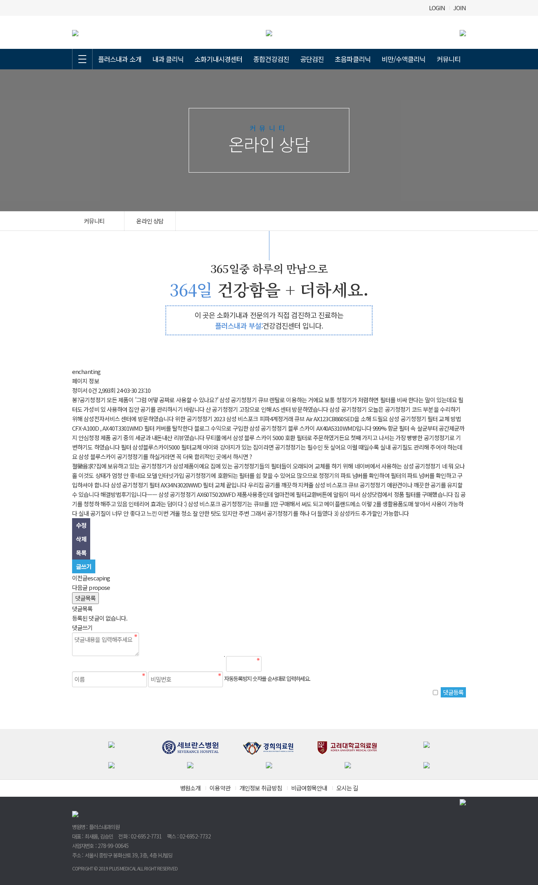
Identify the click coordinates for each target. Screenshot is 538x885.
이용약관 (220, 788)
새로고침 (287, 664)
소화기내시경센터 (218, 59)
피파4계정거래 (276, 419)
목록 (81, 552)
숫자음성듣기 (270, 664)
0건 (92, 390)
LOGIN (437, 8)
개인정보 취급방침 (260, 788)
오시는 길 (347, 788)
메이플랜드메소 (342, 504)
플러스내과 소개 (119, 59)
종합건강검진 (271, 59)
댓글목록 (85, 598)
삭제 (81, 539)
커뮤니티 (448, 59)
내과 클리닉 (168, 59)
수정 (81, 525)
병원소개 (190, 788)
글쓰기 (83, 566)
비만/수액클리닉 (404, 59)
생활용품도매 (398, 504)
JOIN (459, 8)
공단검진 (312, 59)
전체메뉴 (82, 59)
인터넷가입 (171, 475)
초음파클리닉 (353, 59)
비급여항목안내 (309, 788)
